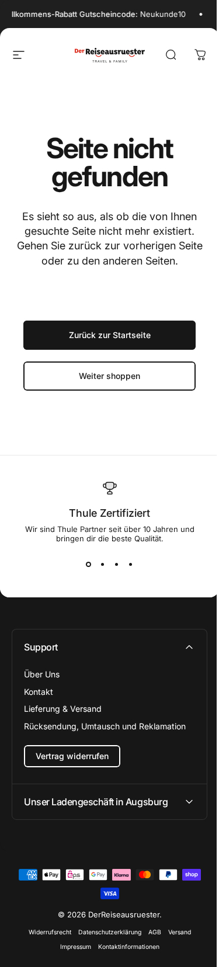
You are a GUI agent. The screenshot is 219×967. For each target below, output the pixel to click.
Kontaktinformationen (124, 947)
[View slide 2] (103, 564)
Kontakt (38, 692)
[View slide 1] (89, 564)
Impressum (70, 947)
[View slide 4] (131, 564)
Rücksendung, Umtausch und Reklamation (105, 726)
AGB (150, 932)
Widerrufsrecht (45, 932)
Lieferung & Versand (63, 709)
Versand (175, 932)
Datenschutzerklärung (105, 932)
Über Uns (42, 674)
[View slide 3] (117, 564)
